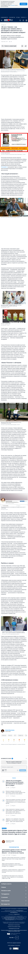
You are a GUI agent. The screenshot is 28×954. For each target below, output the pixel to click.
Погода (18, 17)
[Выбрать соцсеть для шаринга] (25, 46)
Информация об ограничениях (14, 924)
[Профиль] (26, 20)
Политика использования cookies (14, 926)
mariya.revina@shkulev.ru (9, 919)
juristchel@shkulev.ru (14, 912)
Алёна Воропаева (9, 730)
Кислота (10, 735)
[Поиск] (20, 20)
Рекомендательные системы (14, 928)
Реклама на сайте (6, 890)
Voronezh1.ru (4, 167)
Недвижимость (4, 17)
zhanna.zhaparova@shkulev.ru (9, 917)
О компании (4, 897)
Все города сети (5, 904)
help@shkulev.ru (17, 914)
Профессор (20, 735)
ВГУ (15, 735)
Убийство (4, 735)
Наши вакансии (5, 900)
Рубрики (3, 887)
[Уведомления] (23, 20)
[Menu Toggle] (1, 20)
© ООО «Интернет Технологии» (14, 945)
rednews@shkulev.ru (19, 910)
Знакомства (12, 17)
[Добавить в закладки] (22, 46)
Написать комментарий (10, 46)
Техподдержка (5, 894)
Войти (6, 770)
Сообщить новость (6, 883)
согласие (13, 5)
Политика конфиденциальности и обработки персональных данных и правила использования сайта (14, 931)
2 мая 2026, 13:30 (4, 41)
